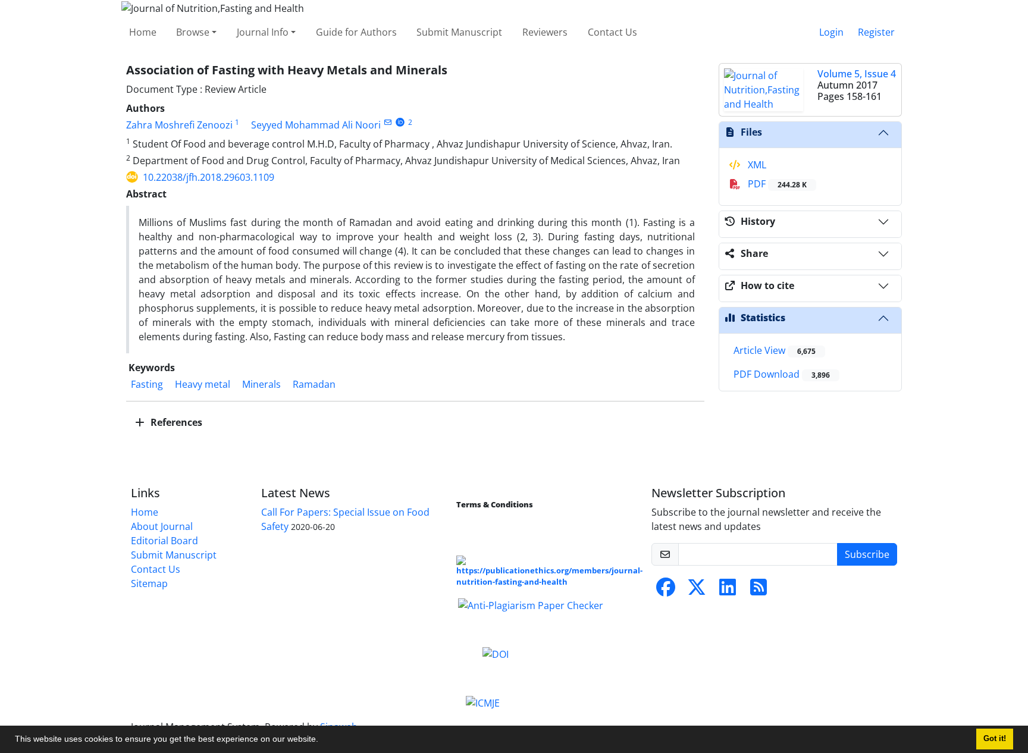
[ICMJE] (483, 701)
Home (142, 32)
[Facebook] (665, 590)
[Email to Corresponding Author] (387, 122)
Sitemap (149, 583)
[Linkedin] (727, 590)
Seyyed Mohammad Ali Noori (316, 124)
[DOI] (495, 653)
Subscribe (867, 554)
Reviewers (545, 32)
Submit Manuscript (459, 32)
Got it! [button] (994, 739)
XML (755, 164)
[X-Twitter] (696, 590)
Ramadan (314, 384)
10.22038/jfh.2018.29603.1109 (208, 177)
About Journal (162, 526)
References (175, 422)
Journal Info (263, 32)
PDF (776, 183)
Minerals (261, 384)
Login (831, 32)
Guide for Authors (356, 32)
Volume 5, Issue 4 (856, 73)
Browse (192, 32)
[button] (322, 740)
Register (876, 32)
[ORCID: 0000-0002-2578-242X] (400, 122)
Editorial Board (164, 540)
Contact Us (612, 32)
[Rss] (758, 590)
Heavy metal (202, 384)
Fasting (147, 384)
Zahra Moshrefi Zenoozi (179, 124)
